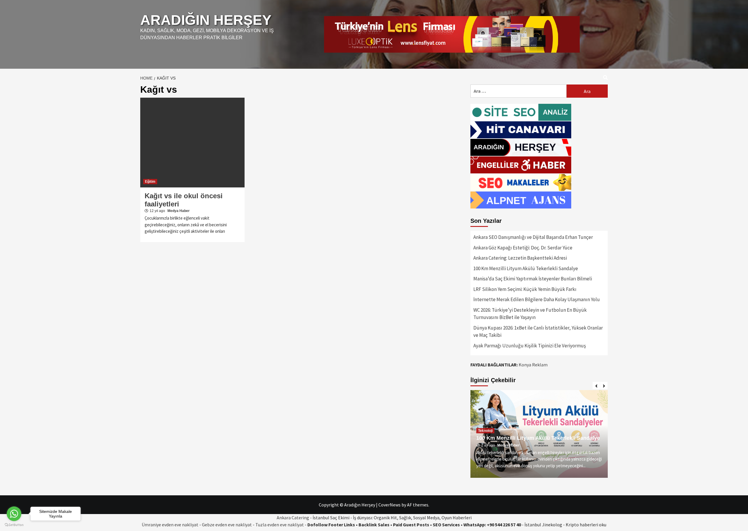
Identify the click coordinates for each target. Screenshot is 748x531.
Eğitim (150, 182)
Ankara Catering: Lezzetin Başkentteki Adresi (520, 258)
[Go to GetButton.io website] (14, 525)
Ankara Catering (293, 517)
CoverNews (389, 505)
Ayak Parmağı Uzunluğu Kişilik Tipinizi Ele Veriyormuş (529, 345)
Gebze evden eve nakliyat (227, 524)
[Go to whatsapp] (14, 513)
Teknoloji (485, 431)
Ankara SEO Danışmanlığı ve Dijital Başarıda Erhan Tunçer (533, 237)
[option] (539, 434)
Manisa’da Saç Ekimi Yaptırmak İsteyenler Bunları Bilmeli (532, 278)
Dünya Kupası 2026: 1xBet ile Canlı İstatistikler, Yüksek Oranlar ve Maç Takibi (538, 332)
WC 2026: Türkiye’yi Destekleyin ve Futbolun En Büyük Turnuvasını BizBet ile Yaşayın (530, 314)
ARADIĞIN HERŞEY (205, 20)
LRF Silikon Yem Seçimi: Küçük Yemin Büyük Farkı (524, 289)
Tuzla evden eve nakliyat (279, 524)
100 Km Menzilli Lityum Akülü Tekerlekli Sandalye (525, 268)
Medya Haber (178, 211)
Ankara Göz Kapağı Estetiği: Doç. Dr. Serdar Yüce (522, 247)
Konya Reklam (533, 365)
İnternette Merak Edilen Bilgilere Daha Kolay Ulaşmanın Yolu (536, 299)
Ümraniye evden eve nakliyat (170, 524)
